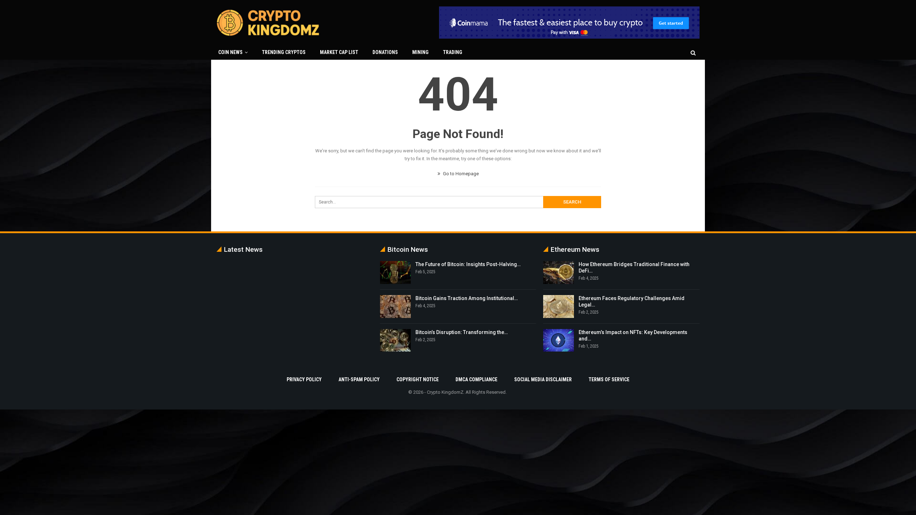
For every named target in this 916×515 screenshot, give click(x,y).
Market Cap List (339, 52)
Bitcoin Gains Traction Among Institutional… (466, 298)
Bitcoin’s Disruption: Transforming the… (461, 332)
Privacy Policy (304, 379)
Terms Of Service (609, 379)
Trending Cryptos (284, 52)
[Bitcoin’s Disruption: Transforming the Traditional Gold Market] (395, 340)
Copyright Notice (417, 379)
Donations (385, 52)
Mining (420, 52)
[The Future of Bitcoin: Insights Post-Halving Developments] (395, 272)
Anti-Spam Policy (359, 379)
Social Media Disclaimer (543, 379)
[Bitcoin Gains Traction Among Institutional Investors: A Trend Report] (395, 306)
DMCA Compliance (476, 379)
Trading (452, 52)
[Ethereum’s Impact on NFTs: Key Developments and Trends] (558, 340)
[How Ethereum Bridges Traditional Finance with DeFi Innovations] (558, 272)
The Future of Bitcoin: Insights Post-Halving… (468, 264)
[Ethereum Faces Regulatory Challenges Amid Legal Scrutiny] (558, 306)
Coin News (230, 52)
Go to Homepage (460, 173)
